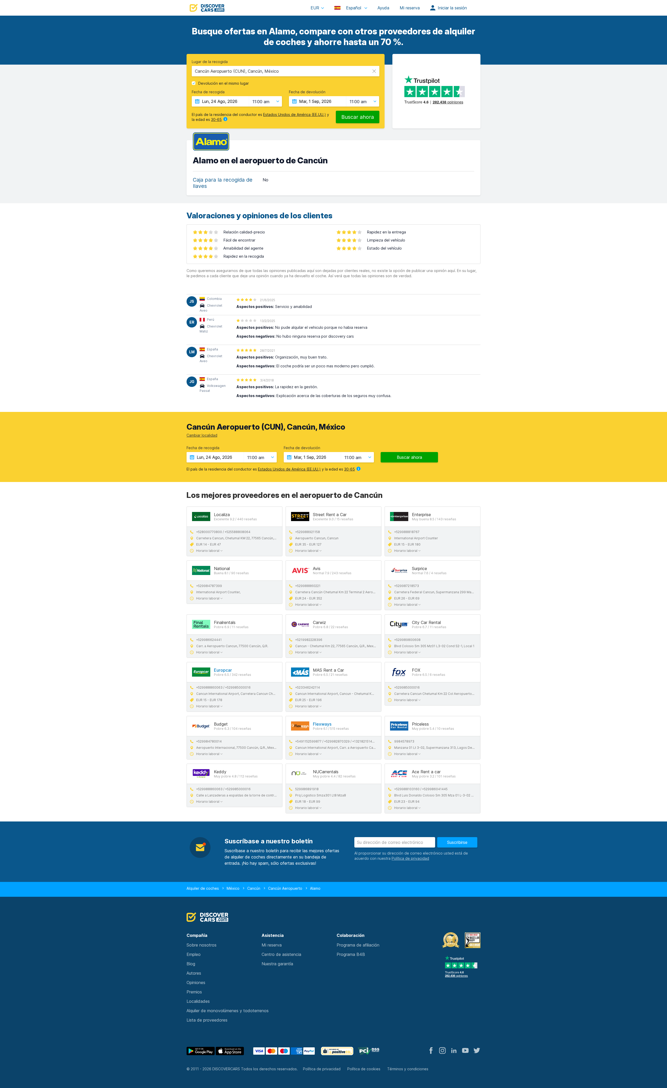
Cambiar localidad (202, 435)
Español (353, 7)
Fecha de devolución (307, 92)
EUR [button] (315, 7)
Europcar (223, 670)
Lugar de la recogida (210, 62)
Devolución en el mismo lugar (223, 83)
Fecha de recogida (208, 92)
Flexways (322, 724)
